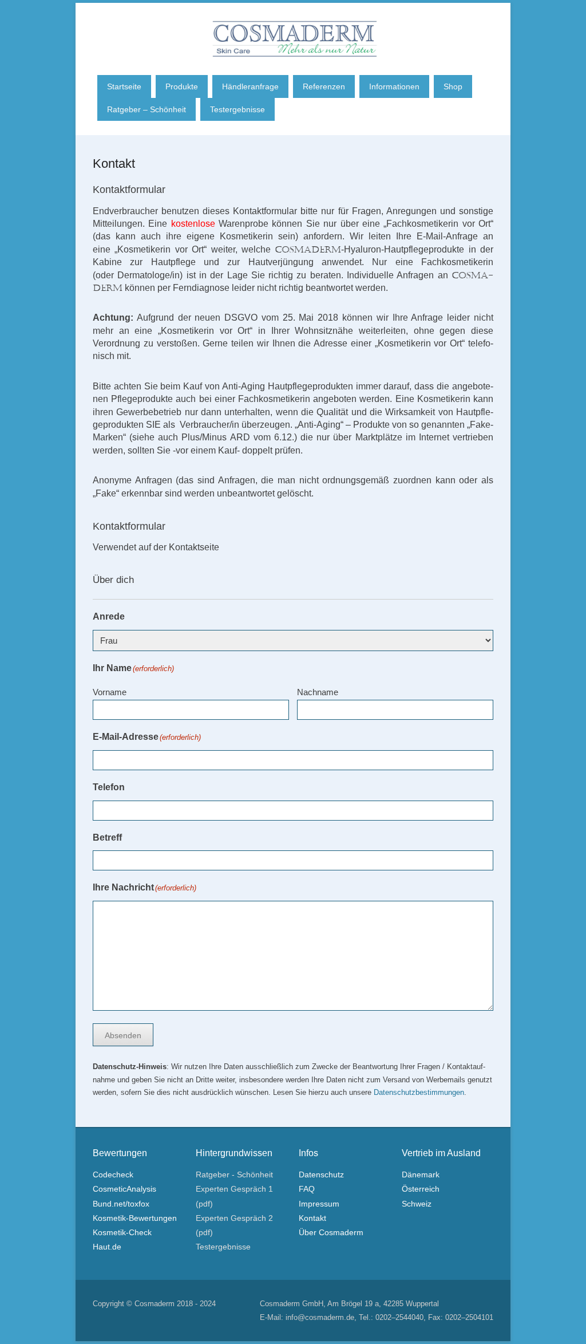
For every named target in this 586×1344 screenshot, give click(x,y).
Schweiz (416, 1203)
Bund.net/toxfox (121, 1203)
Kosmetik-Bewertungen (135, 1218)
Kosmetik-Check (122, 1232)
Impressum (319, 1203)
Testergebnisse (237, 109)
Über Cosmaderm (331, 1232)
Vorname (109, 692)
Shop (453, 86)
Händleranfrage (250, 86)
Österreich (421, 1188)
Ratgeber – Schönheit (146, 109)
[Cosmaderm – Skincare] (294, 30)
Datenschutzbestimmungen (419, 1092)
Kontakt (114, 163)
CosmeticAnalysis (124, 1188)
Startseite (124, 86)
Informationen (394, 86)
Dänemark (421, 1174)
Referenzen (324, 86)
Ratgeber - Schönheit (234, 1174)
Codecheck (113, 1174)
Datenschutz (321, 1174)
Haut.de (107, 1246)
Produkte (181, 86)
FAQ (307, 1188)
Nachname (317, 692)
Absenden (123, 1035)
